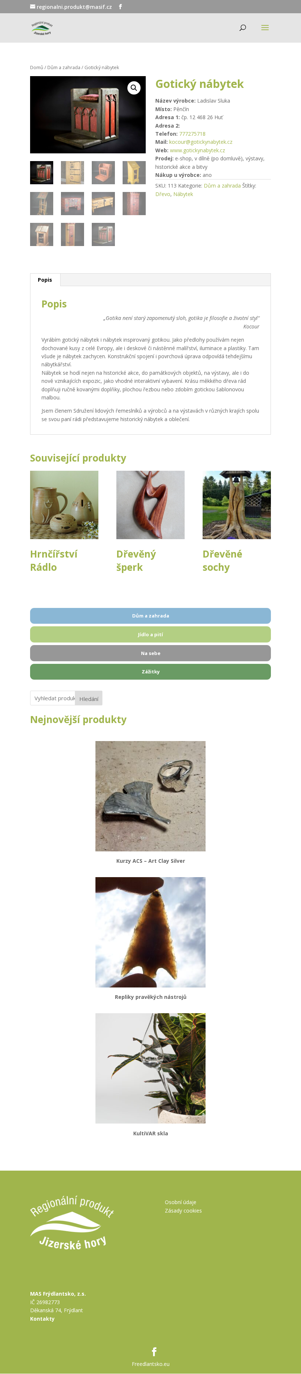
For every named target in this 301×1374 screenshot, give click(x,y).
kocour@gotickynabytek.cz (200, 141)
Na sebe (150, 653)
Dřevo (162, 194)
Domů (36, 67)
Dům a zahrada (63, 67)
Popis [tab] (45, 279)
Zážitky (151, 671)
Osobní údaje (180, 1202)
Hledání (88, 698)
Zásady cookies (183, 1210)
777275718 (192, 133)
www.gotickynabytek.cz (197, 150)
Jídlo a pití (150, 634)
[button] (134, 88)
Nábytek (183, 194)
